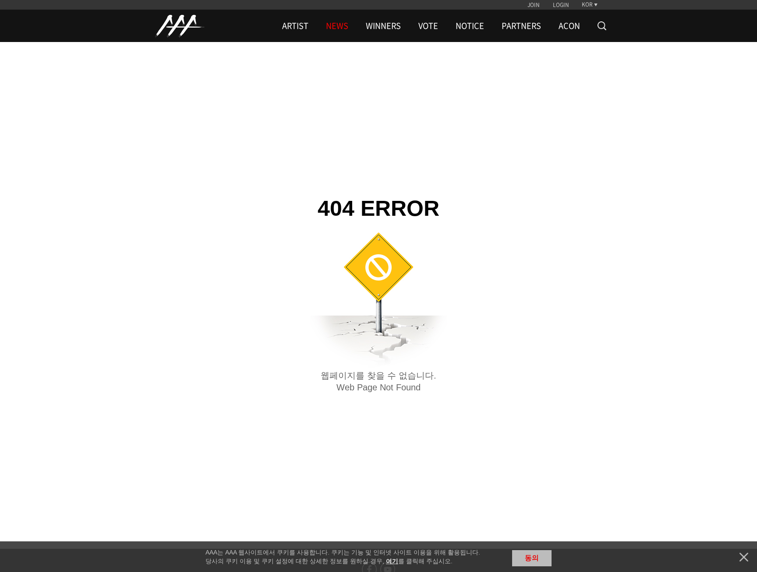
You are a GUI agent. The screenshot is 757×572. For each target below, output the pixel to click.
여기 (392, 561)
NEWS (337, 26)
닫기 (743, 557)
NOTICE (470, 26)
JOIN (533, 4)
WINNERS (383, 26)
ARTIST (295, 26)
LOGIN (561, 4)
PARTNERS (521, 26)
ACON (569, 26)
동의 (532, 557)
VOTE (428, 26)
